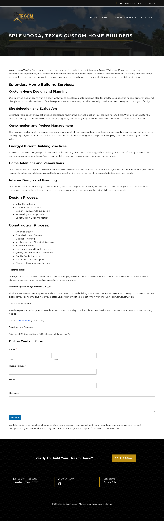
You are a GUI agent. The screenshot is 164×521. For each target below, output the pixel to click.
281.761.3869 (146, 3)
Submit (15, 417)
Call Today (124, 458)
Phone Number (17, 366)
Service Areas (124, 17)
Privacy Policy (111, 482)
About (106, 17)
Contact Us (109, 479)
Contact (146, 17)
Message (14, 393)
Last (56, 360)
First (11, 360)
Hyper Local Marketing (101, 504)
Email (13, 379)
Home (93, 17)
